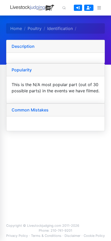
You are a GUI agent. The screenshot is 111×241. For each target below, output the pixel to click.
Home (16, 28)
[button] (64, 7)
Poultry (35, 28)
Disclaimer (73, 236)
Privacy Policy (17, 236)
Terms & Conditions (46, 236)
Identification (60, 28)
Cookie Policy (94, 236)
